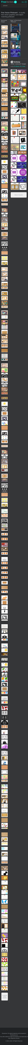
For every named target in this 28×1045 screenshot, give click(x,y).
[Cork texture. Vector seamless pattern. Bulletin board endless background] (4, 906)
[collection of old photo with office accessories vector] (4, 945)
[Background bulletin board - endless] (4, 820)
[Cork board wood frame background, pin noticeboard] (4, 815)
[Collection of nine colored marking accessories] (4, 978)
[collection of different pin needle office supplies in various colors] (4, 786)
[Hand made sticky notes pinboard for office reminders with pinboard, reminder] (4, 128)
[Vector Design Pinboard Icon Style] (4, 215)
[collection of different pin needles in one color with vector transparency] (4, 708)
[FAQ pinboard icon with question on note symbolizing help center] (4, 742)
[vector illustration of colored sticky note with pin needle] (4, 930)
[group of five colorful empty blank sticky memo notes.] (4, 777)
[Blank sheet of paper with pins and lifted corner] (4, 858)
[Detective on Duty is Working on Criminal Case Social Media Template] (15, 45)
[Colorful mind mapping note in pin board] (15, 84)
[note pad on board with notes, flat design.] (22, 132)
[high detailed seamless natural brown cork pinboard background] (4, 834)
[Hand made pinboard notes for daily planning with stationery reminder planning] (4, 162)
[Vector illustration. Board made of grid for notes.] (4, 810)
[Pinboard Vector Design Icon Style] (4, 167)
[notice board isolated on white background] (4, 954)
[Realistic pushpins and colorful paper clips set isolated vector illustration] (4, 921)
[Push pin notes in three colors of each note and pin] (4, 892)
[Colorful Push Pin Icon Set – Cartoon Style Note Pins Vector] (4, 196)
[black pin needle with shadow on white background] (4, 873)
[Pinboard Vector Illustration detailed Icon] (4, 713)
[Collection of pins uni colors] (4, 902)
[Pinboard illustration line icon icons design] (4, 607)
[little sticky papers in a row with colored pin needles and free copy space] (4, 621)
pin (21, 66)
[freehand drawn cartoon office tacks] (4, 825)
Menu (23, 2)
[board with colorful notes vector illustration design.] (14, 132)
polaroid (24, 66)
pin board (16, 66)
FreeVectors (9, 2)
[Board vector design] (4, 772)
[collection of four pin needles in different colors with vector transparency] (4, 669)
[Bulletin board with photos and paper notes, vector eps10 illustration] (4, 801)
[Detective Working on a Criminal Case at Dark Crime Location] (15, 28)
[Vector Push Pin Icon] (4, 935)
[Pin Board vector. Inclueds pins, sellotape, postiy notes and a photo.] (4, 80)
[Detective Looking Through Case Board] (15, 36)
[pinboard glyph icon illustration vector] (4, 133)
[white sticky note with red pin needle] (4, 897)
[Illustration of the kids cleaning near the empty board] (14, 71)
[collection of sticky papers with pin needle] (4, 911)
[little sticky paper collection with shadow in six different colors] (4, 974)
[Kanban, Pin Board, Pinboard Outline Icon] (4, 248)
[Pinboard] (4, 617)
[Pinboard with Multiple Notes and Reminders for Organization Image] (4, 559)
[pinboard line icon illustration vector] (4, 143)
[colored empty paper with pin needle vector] (4, 916)
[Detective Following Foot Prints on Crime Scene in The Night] (15, 53)
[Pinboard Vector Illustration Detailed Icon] (4, 717)
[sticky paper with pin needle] (4, 882)
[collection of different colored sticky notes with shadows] (4, 806)
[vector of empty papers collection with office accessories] (4, 964)
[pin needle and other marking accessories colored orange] (4, 988)
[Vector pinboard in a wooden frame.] (4, 90)
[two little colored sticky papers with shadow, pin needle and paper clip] (4, 849)
